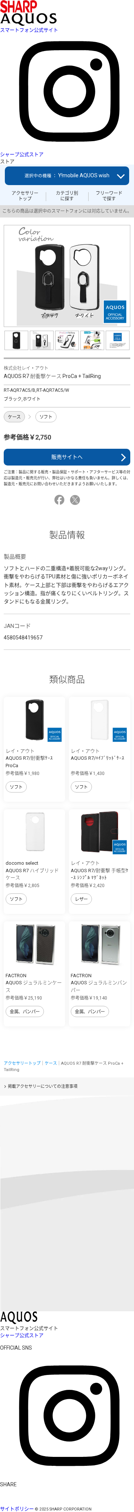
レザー (81, 899)
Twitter (76, 500)
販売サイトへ (67, 457)
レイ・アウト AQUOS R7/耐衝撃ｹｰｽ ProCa (29, 758)
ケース (14, 417)
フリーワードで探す (109, 196)
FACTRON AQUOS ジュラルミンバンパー (99, 983)
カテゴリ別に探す (67, 196)
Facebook (60, 500)
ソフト (45, 417)
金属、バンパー (25, 1011)
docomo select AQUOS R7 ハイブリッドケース (32, 870)
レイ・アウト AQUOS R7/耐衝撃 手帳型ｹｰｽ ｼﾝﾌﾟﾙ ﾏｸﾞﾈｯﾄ (99, 870)
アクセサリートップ (25, 196)
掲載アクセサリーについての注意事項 (42, 1086)
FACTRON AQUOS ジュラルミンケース (34, 983)
